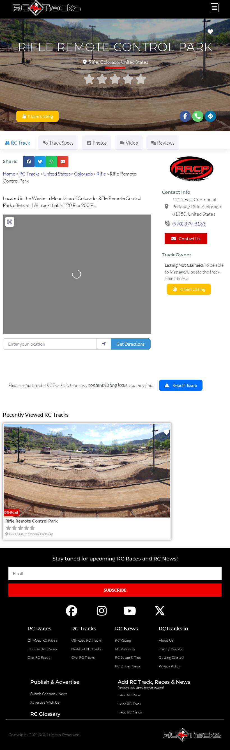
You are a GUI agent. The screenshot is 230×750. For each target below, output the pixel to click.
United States (56, 174)
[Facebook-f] (185, 116)
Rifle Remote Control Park (31, 520)
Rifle (101, 174)
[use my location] (103, 344)
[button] (214, 7)
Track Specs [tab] (61, 143)
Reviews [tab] (165, 143)
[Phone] (197, 116)
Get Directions (130, 343)
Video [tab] (132, 143)
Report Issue (183, 385)
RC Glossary (45, 714)
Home (9, 174)
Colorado (83, 174)
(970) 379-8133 (189, 224)
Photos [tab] (100, 143)
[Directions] (210, 116)
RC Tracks (29, 174)
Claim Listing (39, 116)
